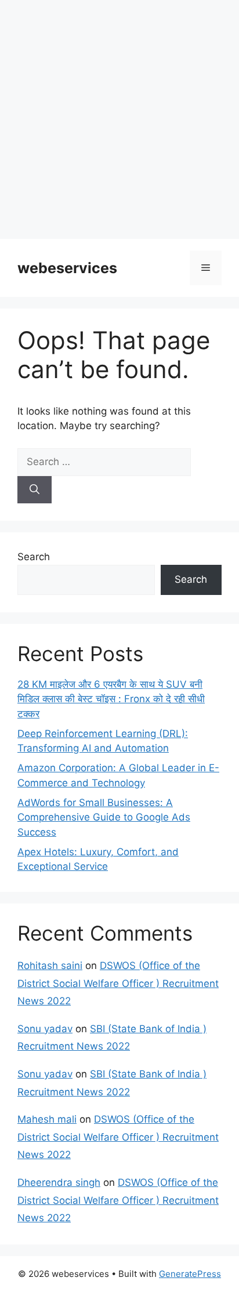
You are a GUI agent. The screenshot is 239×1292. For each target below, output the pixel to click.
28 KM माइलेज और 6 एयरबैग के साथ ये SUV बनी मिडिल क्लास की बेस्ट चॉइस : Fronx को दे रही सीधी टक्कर (111, 699)
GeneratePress (190, 1273)
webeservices (67, 268)
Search (33, 556)
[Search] (34, 490)
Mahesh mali (47, 1119)
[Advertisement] (119, 119)
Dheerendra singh (58, 1182)
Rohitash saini (49, 965)
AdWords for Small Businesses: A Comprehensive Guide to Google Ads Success (103, 817)
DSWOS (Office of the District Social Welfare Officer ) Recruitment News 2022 (118, 983)
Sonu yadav (45, 1029)
